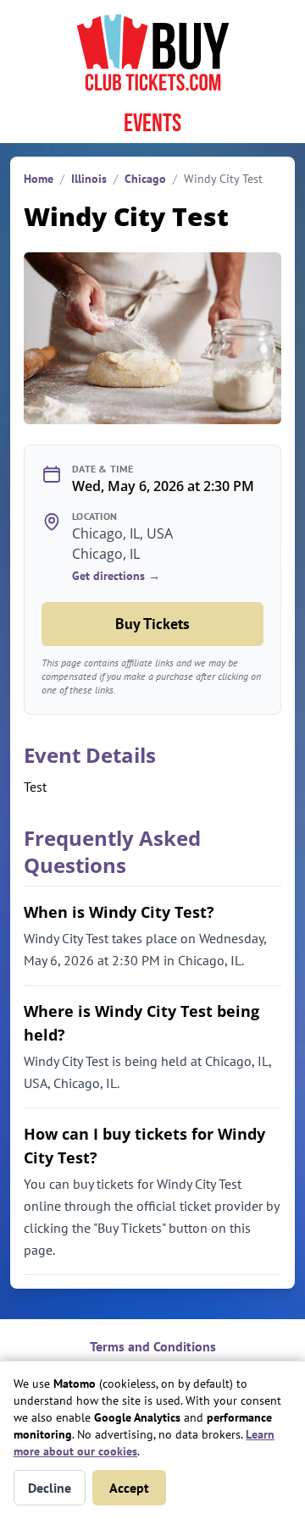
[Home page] (152, 52)
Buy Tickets (152, 623)
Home (38, 178)
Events (152, 123)
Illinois (89, 178)
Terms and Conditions (153, 1346)
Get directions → (116, 575)
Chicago (145, 178)
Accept (129, 1487)
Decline (49, 1487)
